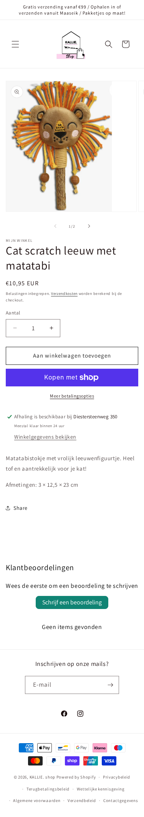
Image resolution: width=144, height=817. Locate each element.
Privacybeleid (116, 777)
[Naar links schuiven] (55, 226)
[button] (15, 44)
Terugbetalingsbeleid (48, 789)
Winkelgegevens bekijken (45, 436)
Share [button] (20, 507)
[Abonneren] (110, 685)
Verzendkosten (64, 293)
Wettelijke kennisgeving (101, 789)
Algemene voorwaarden (36, 800)
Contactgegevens (120, 800)
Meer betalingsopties (72, 396)
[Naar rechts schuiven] (89, 226)
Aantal (13, 312)
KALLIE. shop (42, 777)
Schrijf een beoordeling (72, 602)
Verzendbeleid (82, 800)
